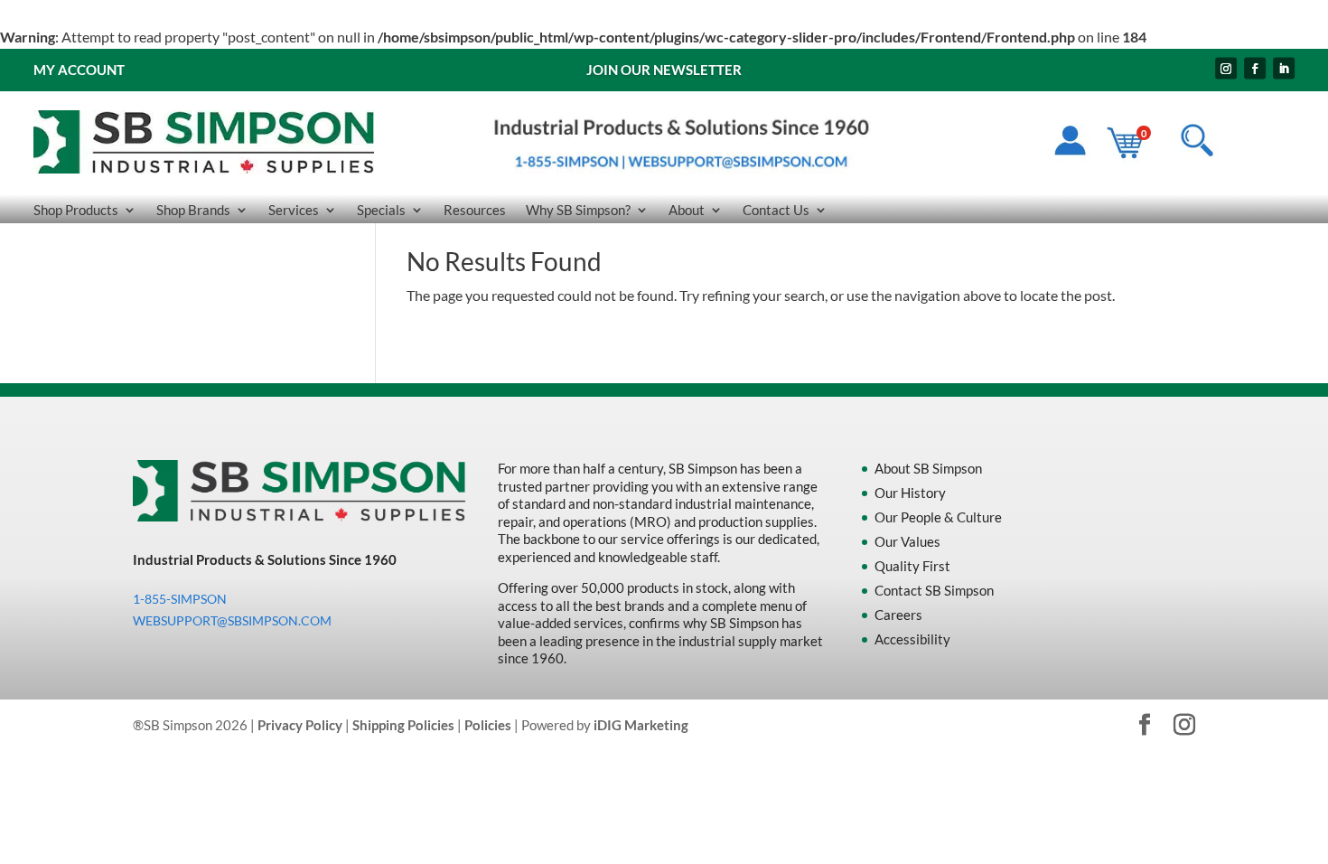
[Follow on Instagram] (1226, 68)
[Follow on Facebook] (1255, 68)
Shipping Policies (403, 725)
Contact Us (776, 210)
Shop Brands (193, 210)
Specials (381, 210)
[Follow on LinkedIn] (1284, 68)
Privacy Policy (299, 725)
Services (293, 210)
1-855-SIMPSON (180, 598)
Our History (910, 492)
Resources (475, 210)
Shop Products (75, 210)
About (687, 210)
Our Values (907, 541)
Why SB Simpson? (578, 210)
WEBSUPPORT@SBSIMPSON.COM (232, 620)
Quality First (912, 566)
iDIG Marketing (641, 725)
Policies (487, 725)
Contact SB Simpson (934, 590)
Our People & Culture (938, 517)
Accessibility (912, 639)
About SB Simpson (928, 468)
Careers (898, 614)
